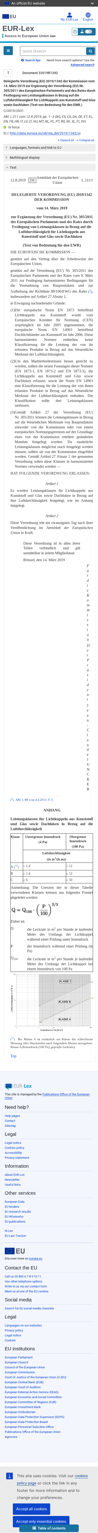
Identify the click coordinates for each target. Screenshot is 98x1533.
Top (13, 1056)
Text (13, 167)
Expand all (67, 140)
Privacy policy (14, 1330)
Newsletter (12, 1179)
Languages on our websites (23, 1325)
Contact (10, 1121)
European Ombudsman (20, 1412)
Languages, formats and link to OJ (35, 148)
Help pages (12, 1116)
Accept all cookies (31, 1509)
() (90, 292)
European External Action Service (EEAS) (32, 1392)
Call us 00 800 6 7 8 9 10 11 (23, 1276)
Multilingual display (25, 157)
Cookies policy (14, 1148)
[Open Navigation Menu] (8, 50)
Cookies (10, 1340)
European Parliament (19, 1357)
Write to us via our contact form (26, 1286)
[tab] (49, 147)
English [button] (88, 19)
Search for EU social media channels (29, 1308)
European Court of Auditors (23, 1387)
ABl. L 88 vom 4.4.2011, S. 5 (34, 800)
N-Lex (9, 1231)
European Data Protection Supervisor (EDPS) (34, 1417)
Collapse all (86, 140)
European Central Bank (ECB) (24, 1382)
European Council (16, 1362)
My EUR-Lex (69, 19)
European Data (14, 1201)
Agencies (11, 1437)
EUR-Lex (18, 28)
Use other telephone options (23, 1281)
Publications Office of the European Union (32, 1432)
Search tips (32, 60)
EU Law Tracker (15, 1236)
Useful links (13, 1184)
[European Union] (15, 1251)
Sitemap (10, 1126)
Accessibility (13, 1152)
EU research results (18, 1211)
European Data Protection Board (26, 1422)
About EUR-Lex (14, 1174)
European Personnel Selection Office (29, 1427)
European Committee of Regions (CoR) (30, 1402)
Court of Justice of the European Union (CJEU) (35, 1377)
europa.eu (35, 1258)
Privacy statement (17, 1157)
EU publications (15, 1221)
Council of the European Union (25, 1367)
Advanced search (82, 64)
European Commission (20, 1372)
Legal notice (13, 1143)
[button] (49, 1528)
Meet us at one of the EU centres (27, 1291)
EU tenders (12, 1206)
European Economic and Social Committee (33, 1397)
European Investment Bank (23, 1407)
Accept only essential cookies (41, 1522)
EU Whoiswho (14, 1216)
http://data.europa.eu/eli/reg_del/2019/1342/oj (45, 133)
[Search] (90, 51)
